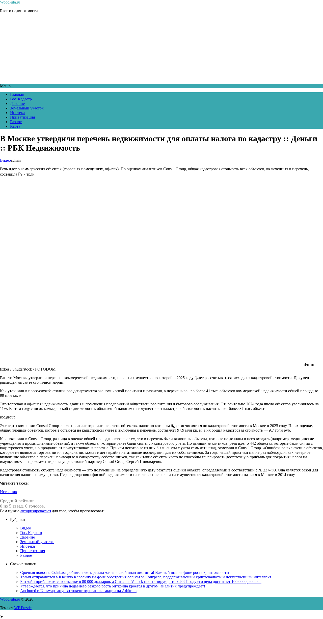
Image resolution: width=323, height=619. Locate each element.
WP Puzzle (23, 608)
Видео (5, 160)
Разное (16, 122)
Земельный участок (27, 108)
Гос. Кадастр (21, 99)
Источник (8, 492)
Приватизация (22, 117)
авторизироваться (35, 511)
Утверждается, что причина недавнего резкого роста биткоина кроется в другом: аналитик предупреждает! (112, 586)
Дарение (17, 103)
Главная (17, 94)
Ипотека (17, 112)
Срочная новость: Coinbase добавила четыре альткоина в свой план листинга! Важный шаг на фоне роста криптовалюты (124, 572)
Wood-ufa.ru (10, 2)
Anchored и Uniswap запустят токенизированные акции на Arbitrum (78, 590)
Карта (15, 126)
